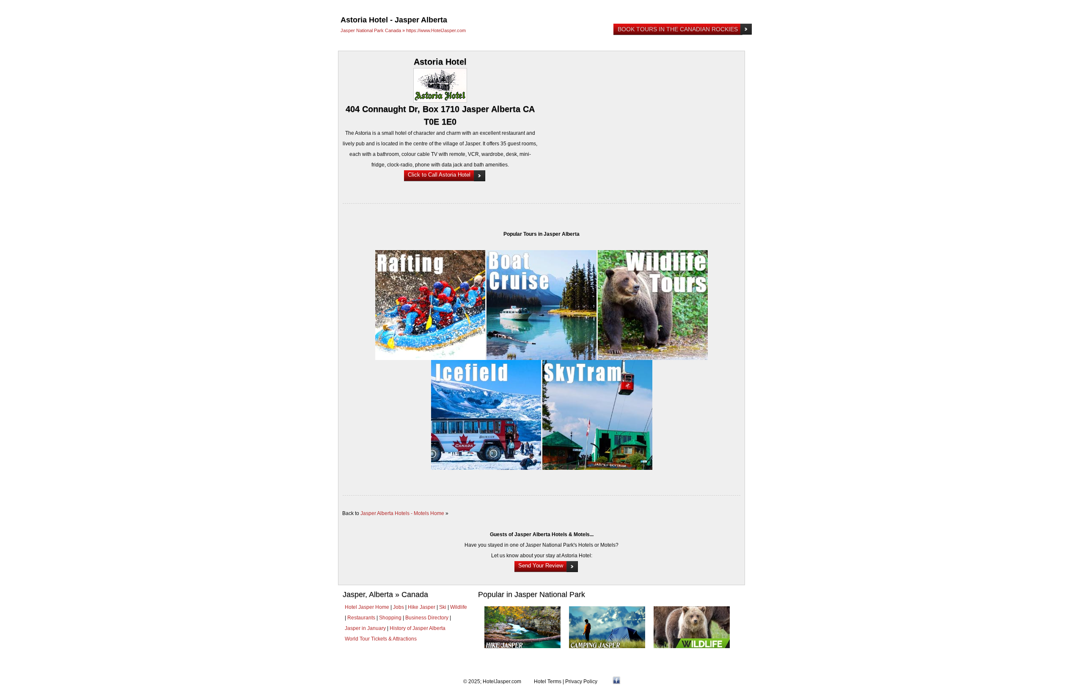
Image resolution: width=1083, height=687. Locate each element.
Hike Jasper (421, 607)
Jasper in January (365, 628)
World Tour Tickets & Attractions (381, 639)
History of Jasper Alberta (417, 628)
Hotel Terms (547, 681)
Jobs (398, 607)
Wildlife (458, 607)
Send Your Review (540, 565)
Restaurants (361, 618)
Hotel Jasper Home (367, 607)
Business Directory (426, 618)
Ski (442, 607)
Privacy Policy (581, 681)
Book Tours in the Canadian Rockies (678, 29)
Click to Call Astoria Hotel (439, 175)
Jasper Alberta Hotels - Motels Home (402, 513)
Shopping (390, 618)
